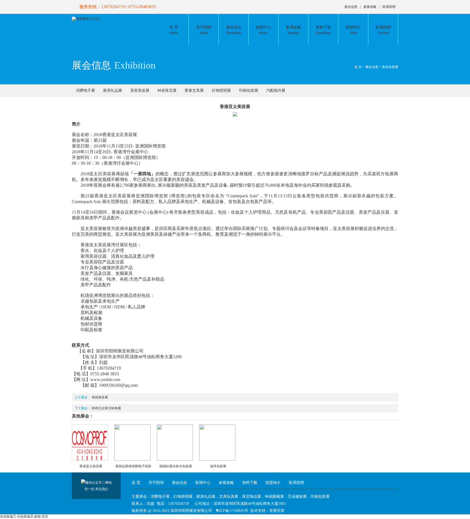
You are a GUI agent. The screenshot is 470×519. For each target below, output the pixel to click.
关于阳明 (203, 30)
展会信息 (350, 7)
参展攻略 (369, 7)
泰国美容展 (100, 397)
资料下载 (323, 30)
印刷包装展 (248, 90)
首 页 (173, 30)
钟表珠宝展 (167, 90)
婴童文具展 (194, 90)
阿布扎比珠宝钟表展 (106, 408)
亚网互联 (277, 511)
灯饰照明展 (221, 90)
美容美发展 (390, 67)
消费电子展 (85, 90)
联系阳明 (388, 7)
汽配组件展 (275, 90)
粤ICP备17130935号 (231, 511)
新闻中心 (263, 30)
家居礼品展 (112, 90)
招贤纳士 (353, 30)
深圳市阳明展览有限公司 (191, 511)
